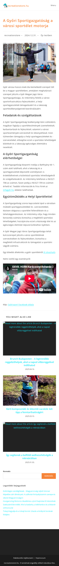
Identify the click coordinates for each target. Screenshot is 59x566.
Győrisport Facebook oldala (21, 304)
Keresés (6, 471)
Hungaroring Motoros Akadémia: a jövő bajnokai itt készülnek (29, 501)
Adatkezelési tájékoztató (23, 558)
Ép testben (46, 35)
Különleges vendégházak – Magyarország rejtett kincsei (26, 491)
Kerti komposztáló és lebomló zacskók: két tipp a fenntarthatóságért (29, 410)
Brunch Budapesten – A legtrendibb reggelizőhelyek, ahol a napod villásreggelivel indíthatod (29, 362)
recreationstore (12, 35)
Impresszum (41, 558)
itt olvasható (49, 252)
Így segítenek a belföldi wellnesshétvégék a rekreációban (29, 457)
